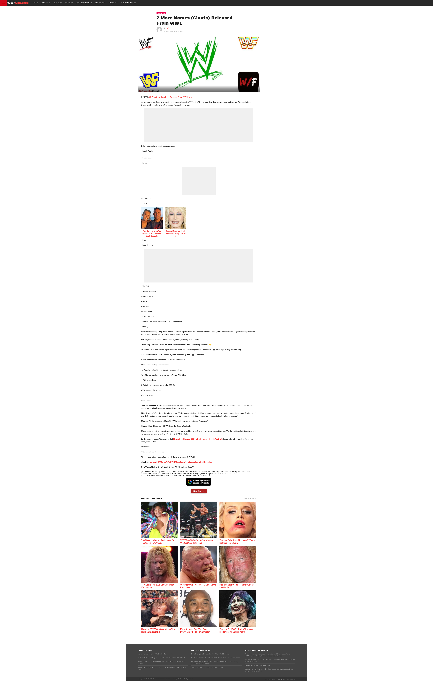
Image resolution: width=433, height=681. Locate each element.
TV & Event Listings (128, 3)
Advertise (281, 679)
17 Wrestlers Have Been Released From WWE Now (170, 97)
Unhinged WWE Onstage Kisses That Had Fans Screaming (158, 630)
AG (168, 28)
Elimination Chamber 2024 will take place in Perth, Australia (198, 439)
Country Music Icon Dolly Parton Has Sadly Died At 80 (175, 233)
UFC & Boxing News (84, 3)
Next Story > (198, 491)
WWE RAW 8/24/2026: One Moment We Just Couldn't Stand (197, 541)
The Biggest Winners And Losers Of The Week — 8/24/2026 (157, 541)
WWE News (45, 3)
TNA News (69, 3)
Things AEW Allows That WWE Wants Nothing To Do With (237, 541)
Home (35, 3)
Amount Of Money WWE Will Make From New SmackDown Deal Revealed (181, 462)
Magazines (113, 3)
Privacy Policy (270, 679)
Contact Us (291, 679)
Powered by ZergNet (250, 498)
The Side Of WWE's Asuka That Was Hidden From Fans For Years (236, 630)
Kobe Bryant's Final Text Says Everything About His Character (195, 630)
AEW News (57, 3)
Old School (100, 3)
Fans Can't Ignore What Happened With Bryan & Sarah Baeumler (151, 233)
